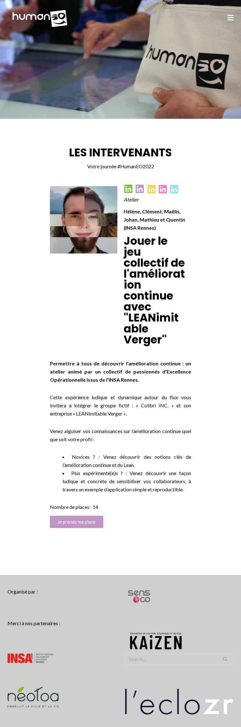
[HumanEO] (40, 18)
